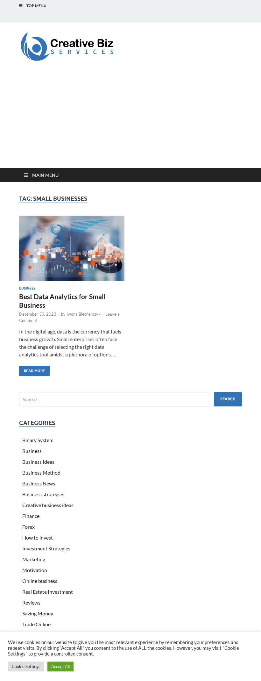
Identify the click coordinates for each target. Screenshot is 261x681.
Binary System (37, 440)
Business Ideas (38, 462)
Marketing (33, 559)
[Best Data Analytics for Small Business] (71, 248)
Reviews (31, 602)
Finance (30, 516)
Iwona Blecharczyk (84, 314)
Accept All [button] (60, 666)
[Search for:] (130, 399)
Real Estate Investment (47, 592)
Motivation (34, 570)
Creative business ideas (48, 505)
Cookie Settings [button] (26, 666)
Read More (32, 369)
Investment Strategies (46, 548)
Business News (38, 483)
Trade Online (36, 624)
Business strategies (43, 494)
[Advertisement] (130, 120)
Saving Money (37, 613)
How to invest (37, 537)
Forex (28, 527)
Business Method (41, 473)
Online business (39, 581)
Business (27, 288)
